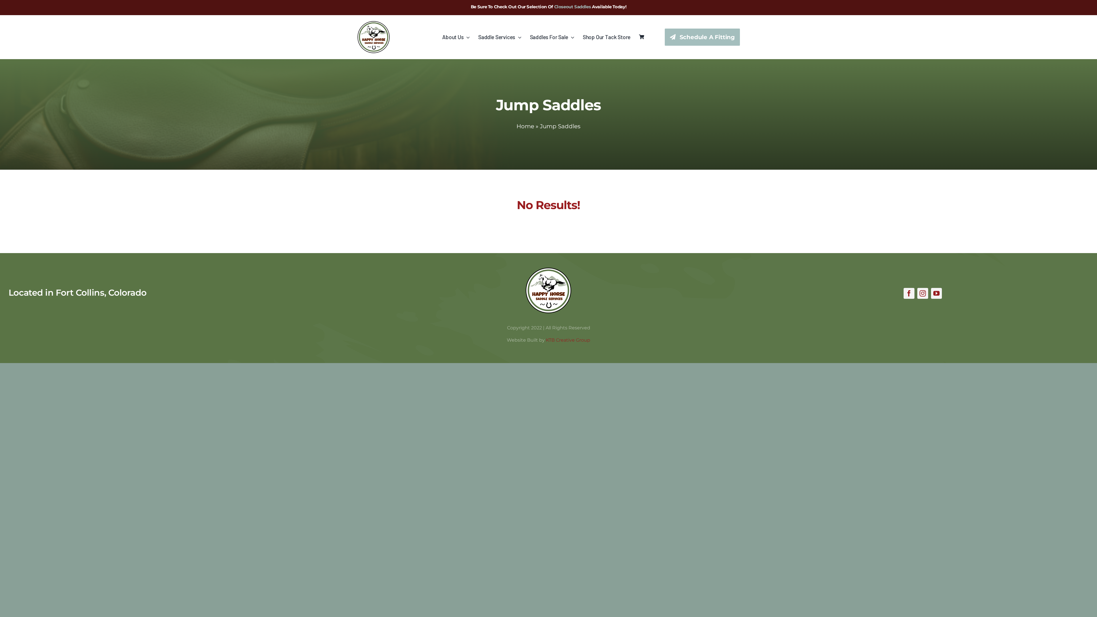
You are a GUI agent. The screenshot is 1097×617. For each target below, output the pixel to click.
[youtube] (936, 293)
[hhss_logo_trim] (548, 270)
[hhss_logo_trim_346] (373, 23)
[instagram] (922, 293)
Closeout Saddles (572, 6)
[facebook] (909, 293)
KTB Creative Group (568, 340)
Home (525, 126)
